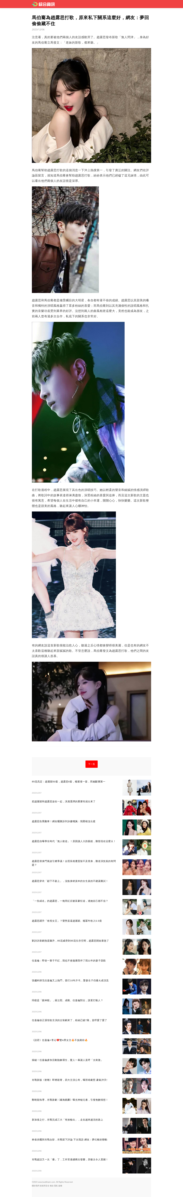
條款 (52, 1186)
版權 (60, 1186)
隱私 (56, 1186)
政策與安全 (44, 1186)
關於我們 (35, 1186)
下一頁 (91, 764)
